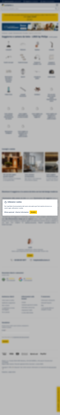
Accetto (33, 212)
